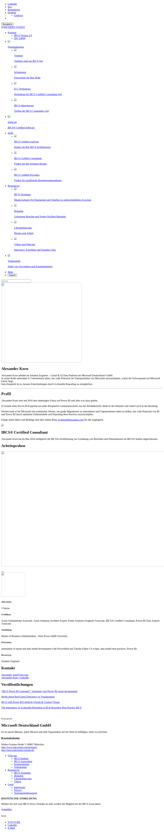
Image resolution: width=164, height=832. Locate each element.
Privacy (18, 790)
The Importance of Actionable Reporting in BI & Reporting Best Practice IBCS (41, 707)
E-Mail (11, 828)
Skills (10, 133)
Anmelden (6, 809)
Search (12, 275)
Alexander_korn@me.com (14, 674)
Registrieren (14, 9)
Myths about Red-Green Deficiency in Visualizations (28, 696)
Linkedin (12, 4)
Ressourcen (13, 185)
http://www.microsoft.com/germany (19, 747)
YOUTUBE (14, 822)
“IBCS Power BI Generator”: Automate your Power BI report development (39, 691)
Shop (10, 272)
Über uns (12, 755)
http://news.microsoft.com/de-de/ (17, 750)
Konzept (12, 32)
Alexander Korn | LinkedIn (15, 677)
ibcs (10, 6)
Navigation (7, 24)
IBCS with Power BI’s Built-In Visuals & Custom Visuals (30, 702)
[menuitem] (12, 12)
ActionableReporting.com (70, 419)
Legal (10, 784)
